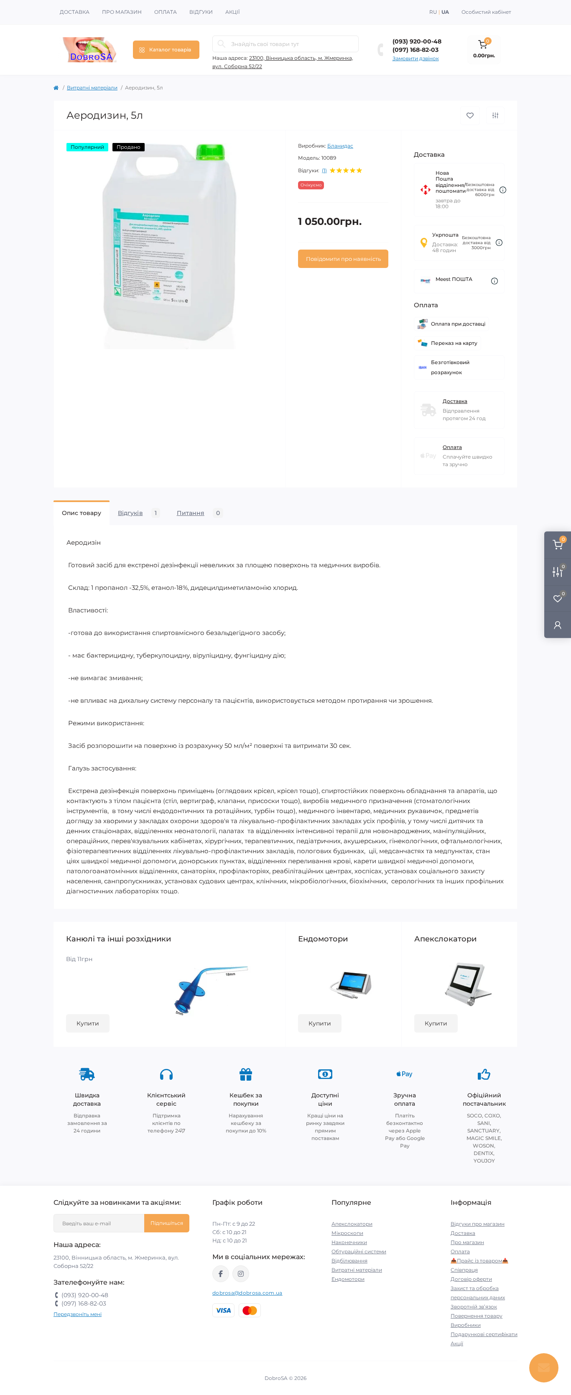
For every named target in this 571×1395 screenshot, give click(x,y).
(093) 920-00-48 (417, 41)
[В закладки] (470, 115)
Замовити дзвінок (416, 58)
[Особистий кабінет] (557, 624)
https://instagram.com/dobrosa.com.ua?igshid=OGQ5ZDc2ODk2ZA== (240, 1273)
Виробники (466, 1325)
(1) (324, 170)
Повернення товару (476, 1316)
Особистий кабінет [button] (486, 12)
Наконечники (349, 1242)
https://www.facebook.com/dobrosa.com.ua (220, 1273)
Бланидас (340, 146)
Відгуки (201, 12)
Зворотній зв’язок (474, 1306)
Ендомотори (348, 1279)
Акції (232, 12)
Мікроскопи (347, 1233)
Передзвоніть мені (78, 1314)
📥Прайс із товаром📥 (479, 1260)
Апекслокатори (351, 1224)
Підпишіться (166, 1223)
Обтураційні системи (358, 1251)
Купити (87, 1023)
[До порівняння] (495, 115)
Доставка (74, 12)
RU (433, 12)
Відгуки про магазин (478, 1224)
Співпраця (464, 1270)
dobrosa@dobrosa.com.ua (247, 1293)
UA (445, 12)
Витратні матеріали (92, 87)
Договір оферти (471, 1279)
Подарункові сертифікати (484, 1334)
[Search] (221, 44)
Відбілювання (349, 1260)
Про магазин (122, 12)
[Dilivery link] (503, 190)
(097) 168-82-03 (415, 50)
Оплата (165, 12)
